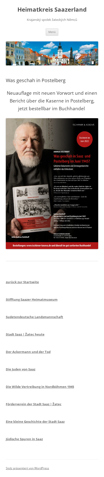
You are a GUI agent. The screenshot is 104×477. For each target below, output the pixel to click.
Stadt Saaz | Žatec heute (25, 334)
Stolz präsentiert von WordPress (27, 468)
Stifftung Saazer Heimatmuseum (32, 299)
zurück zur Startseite (22, 282)
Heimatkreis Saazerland (52, 9)
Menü (52, 32)
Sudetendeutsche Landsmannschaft (34, 317)
